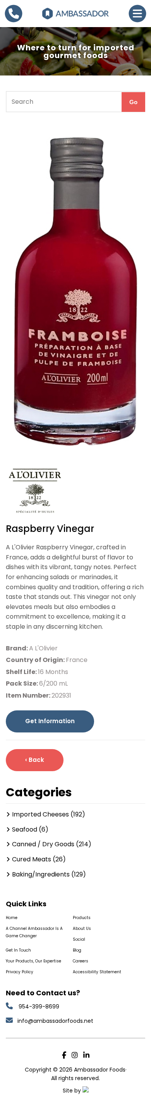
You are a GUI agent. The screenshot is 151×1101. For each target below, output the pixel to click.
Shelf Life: (22, 671)
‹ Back (34, 760)
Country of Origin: (36, 659)
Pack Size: (22, 683)
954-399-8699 (39, 1006)
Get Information (50, 721)
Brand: (17, 648)
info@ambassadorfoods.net (56, 1021)
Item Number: (28, 695)
